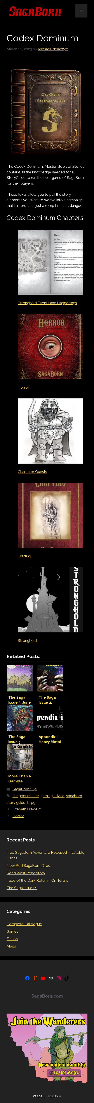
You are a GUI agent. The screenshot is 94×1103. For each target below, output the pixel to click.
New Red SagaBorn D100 (28, 865)
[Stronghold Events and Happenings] (50, 263)
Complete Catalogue (24, 924)
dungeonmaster (25, 796)
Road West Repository (26, 873)
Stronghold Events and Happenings (47, 303)
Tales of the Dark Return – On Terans (37, 880)
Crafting (24, 556)
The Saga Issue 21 (22, 888)
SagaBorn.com (47, 996)
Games (12, 931)
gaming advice (52, 796)
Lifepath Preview (26, 809)
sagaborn (74, 796)
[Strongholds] (50, 601)
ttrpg (31, 802)
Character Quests (32, 471)
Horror (23, 387)
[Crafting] (50, 516)
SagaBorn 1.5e (24, 789)
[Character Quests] (50, 432)
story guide (16, 802)
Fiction (12, 939)
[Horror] (50, 347)
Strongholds (28, 640)
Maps (11, 946)
